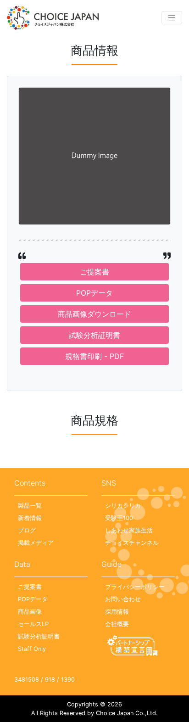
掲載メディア (36, 542)
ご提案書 (94, 271)
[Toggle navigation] (171, 17)
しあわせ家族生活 (129, 530)
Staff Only (32, 648)
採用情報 (117, 611)
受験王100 (119, 518)
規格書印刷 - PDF (94, 356)
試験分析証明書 (94, 335)
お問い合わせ (123, 599)
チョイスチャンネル (132, 542)
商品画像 (30, 611)
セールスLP (33, 624)
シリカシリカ (123, 505)
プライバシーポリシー (135, 586)
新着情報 (30, 518)
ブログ (27, 530)
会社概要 (117, 624)
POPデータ (94, 292)
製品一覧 (30, 505)
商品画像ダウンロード (94, 314)
